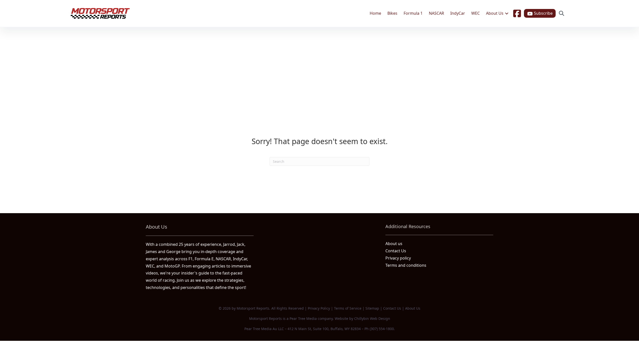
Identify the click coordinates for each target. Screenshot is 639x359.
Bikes (392, 13)
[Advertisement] (319, 64)
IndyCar (457, 13)
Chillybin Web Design (372, 318)
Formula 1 (413, 13)
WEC (475, 13)
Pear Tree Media (303, 318)
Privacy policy (398, 258)
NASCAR (436, 13)
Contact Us (395, 251)
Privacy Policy (319, 308)
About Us (494, 13)
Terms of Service (347, 308)
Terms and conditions (405, 265)
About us (393, 243)
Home (375, 13)
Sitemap (372, 308)
